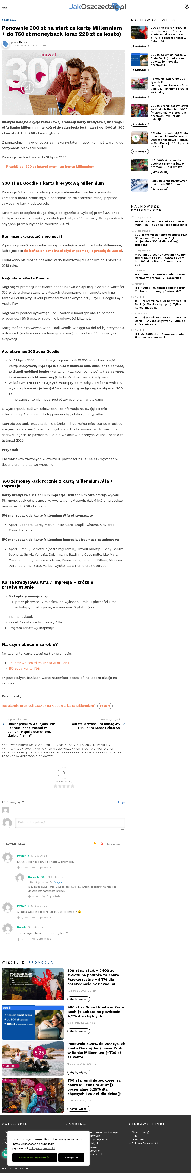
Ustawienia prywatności (34, 1157)
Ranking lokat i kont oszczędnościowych (93, 1132)
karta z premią (15, 752)
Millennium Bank (108, 752)
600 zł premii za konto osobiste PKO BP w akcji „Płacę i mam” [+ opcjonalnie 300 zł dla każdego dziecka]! (161, 239)
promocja (11, 756)
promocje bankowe (37, 756)
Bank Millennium (50, 744)
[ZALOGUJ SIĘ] (187, 6)
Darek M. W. (36, 877)
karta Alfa (75, 744)
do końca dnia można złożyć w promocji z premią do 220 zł (73, 251)
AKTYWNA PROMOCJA (19, 744)
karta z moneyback (99, 748)
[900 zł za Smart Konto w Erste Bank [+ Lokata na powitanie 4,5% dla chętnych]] (33, 1022)
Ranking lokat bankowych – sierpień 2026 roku (169, 182)
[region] (48, 1148)
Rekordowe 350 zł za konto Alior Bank (39, 663)
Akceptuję (71, 1157)
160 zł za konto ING (24, 668)
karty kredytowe (78, 752)
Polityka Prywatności (42, 1148)
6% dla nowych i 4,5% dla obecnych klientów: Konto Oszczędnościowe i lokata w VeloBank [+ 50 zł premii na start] (170, 139)
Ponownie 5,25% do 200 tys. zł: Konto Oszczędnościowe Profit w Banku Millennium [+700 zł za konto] (96, 1050)
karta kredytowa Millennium (58, 748)
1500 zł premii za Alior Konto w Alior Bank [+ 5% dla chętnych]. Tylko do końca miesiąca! (160, 304)
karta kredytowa (17, 748)
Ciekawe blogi (140, 1132)
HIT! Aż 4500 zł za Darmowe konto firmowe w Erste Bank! (159, 335)
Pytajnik (57, 882)
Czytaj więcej (78, 999)
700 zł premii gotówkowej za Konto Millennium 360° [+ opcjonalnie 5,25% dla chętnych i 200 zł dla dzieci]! (94, 1087)
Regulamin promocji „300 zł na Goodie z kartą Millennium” (48, 705)
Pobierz (105, 706)
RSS (134, 1135)
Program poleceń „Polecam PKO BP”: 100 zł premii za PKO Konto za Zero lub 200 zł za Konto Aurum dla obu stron (161, 259)
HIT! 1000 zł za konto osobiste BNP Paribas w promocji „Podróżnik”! (167, 164)
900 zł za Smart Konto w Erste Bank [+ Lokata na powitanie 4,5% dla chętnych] (95, 1011)
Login (121, 802)
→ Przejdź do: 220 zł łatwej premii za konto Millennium (48, 166)
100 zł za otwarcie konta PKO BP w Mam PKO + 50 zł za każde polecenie (161, 223)
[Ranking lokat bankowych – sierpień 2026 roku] (139, 185)
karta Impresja (99, 744)
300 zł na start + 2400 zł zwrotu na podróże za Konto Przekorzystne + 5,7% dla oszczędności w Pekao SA (93, 977)
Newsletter (138, 1139)
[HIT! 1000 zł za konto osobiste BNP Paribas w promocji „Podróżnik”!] (139, 165)
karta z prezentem (45, 752)
